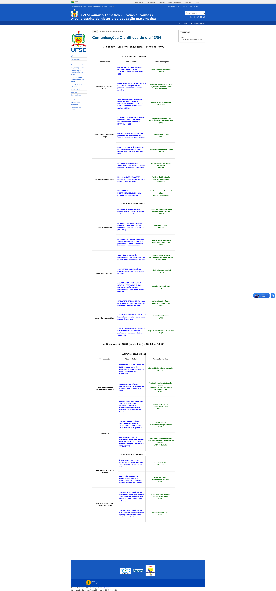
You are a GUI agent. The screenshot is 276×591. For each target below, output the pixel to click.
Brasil (77, 2)
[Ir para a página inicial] (94, 31)
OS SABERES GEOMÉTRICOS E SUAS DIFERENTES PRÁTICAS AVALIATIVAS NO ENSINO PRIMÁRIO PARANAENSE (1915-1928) (131, 226)
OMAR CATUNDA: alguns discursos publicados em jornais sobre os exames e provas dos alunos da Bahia (131, 135)
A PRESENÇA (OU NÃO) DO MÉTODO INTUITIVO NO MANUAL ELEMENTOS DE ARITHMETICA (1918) (131, 387)
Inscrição (74, 92)
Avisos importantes (77, 65)
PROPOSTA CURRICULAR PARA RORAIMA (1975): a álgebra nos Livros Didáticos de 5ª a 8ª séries (131, 179)
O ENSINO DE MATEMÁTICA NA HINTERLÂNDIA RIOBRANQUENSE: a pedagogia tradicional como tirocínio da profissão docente (131, 513)
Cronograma (75, 89)
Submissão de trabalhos (76, 96)
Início (72, 56)
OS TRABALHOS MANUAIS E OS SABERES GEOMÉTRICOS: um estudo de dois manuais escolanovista (130, 211)
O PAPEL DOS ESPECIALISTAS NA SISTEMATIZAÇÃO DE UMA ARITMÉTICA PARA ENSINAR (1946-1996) (130, 70)
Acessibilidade (172, 6)
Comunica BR (151, 2)
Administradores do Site (197, 23)
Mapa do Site (194, 6)
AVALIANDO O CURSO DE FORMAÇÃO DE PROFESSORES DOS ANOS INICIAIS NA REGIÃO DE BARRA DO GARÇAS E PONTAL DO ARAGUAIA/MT (131, 441)
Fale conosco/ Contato (76, 109)
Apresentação (76, 59)
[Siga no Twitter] (194, 17)
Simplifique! (139, 2)
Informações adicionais (75, 104)
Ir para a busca (98, 6)
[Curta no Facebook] (191, 17)
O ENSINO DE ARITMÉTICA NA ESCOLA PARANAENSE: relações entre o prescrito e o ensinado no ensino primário (131, 86)
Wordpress (107, 588)
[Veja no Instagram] (201, 17)
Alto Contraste (183, 6)
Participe (162, 2)
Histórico (74, 62)
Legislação (188, 2)
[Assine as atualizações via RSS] (204, 17)
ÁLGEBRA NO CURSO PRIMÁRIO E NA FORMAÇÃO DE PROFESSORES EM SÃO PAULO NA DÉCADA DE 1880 (131, 463)
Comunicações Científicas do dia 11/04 (77, 73)
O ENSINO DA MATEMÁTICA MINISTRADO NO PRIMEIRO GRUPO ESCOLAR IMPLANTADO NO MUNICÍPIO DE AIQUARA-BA (131, 424)
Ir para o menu (87, 6)
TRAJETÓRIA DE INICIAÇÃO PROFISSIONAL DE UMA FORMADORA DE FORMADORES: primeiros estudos (131, 257)
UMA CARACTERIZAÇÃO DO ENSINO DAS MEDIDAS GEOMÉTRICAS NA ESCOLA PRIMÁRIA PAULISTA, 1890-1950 (130, 150)
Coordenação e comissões (76, 85)
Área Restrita (183, 23)
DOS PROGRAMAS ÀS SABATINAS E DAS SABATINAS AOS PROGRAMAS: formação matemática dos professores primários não (131, 406)
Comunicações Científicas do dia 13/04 (77, 79)
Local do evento (76, 100)
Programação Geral (78, 68)
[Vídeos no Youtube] (198, 17)
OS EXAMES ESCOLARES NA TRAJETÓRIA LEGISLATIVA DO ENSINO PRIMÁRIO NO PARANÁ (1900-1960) (131, 165)
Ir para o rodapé (109, 6)
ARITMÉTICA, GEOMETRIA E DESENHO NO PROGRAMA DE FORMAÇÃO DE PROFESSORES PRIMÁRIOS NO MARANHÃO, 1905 (131, 120)
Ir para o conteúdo (76, 6)
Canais (197, 2)
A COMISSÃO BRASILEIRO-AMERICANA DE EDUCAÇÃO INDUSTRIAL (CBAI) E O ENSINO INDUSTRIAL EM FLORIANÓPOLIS (131, 479)
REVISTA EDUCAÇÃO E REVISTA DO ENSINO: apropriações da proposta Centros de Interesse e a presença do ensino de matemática (131, 369)
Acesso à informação (174, 2)
